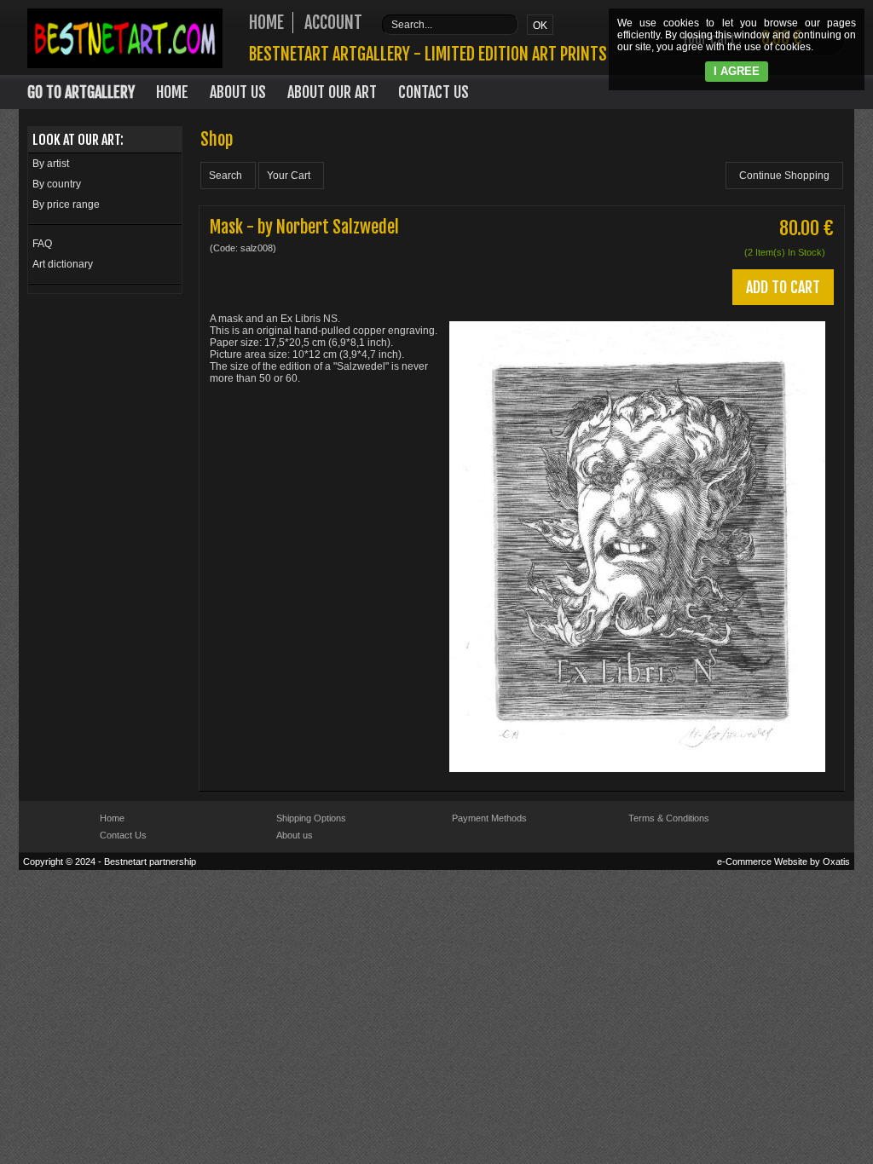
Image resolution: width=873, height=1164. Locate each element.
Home (172, 92)
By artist (50, 164)
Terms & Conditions (668, 818)
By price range (66, 204)
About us (294, 835)
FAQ (42, 244)
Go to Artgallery (81, 92)
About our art (332, 92)
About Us (238, 92)
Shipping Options (311, 818)
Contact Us (433, 92)
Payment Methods (489, 818)
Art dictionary (62, 264)
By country (56, 184)
